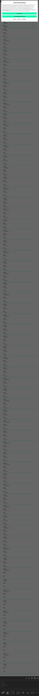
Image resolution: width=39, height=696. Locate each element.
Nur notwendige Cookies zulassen (19, 16)
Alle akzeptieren (19, 13)
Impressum (14, 19)
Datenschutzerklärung (6, 9)
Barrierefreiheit (23, 19)
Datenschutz (19, 19)
